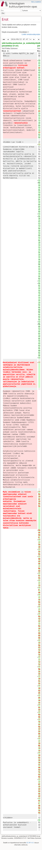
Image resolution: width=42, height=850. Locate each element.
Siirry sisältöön (36, 2)
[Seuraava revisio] (34, 39)
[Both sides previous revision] (4, 39)
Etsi (3, 13)
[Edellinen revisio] (8, 39)
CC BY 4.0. (30, 842)
